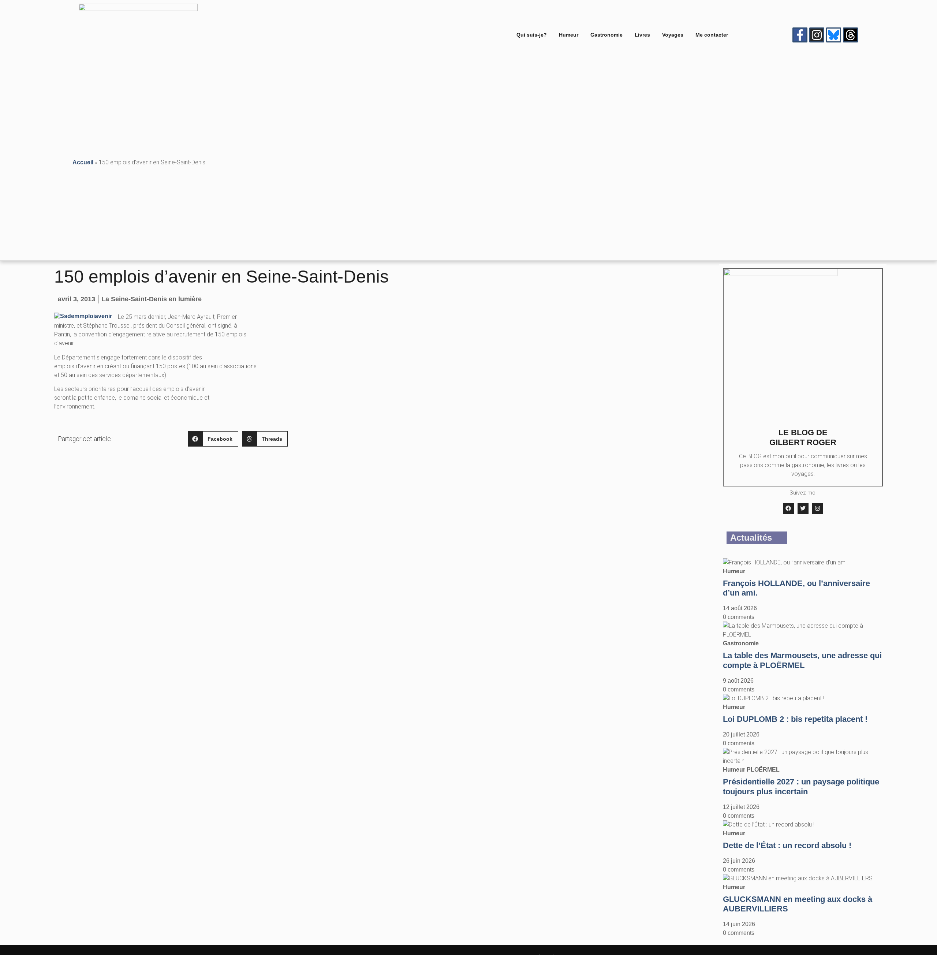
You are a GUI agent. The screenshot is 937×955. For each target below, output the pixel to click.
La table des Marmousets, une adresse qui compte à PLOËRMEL (802, 660)
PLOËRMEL (763, 769)
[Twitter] (803, 508)
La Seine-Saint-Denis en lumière (151, 299)
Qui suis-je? (531, 35)
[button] (213, 439)
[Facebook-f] (799, 34)
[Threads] (850, 34)
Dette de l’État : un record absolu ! (787, 845)
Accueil (82, 162)
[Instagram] (816, 34)
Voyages (672, 35)
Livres (642, 35)
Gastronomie (606, 35)
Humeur (568, 35)
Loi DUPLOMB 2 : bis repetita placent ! (795, 719)
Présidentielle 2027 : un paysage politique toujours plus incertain (801, 786)
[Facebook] (788, 508)
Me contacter (711, 35)
